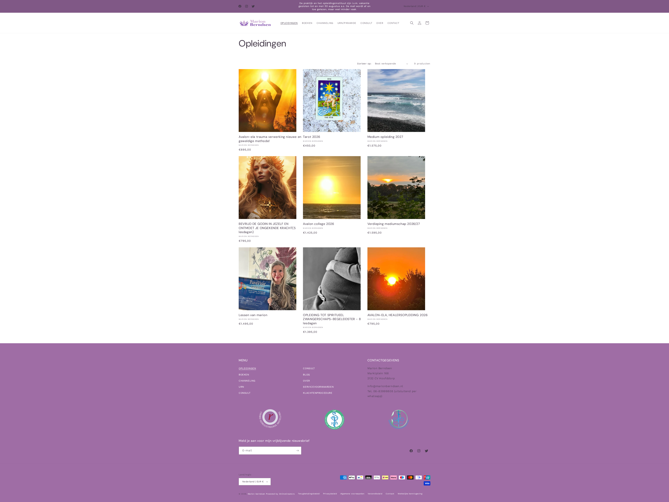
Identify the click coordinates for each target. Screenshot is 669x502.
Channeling (247, 380)
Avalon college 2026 (318, 224)
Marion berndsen (256, 494)
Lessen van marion (253, 315)
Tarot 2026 (311, 137)
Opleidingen (247, 368)
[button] (412, 23)
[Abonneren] (297, 450)
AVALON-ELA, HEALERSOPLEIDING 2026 (397, 315)
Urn (241, 386)
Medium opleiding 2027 (385, 137)
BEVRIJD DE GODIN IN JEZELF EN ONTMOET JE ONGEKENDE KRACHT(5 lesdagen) (267, 228)
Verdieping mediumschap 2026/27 (393, 224)
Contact (390, 494)
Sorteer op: (364, 63)
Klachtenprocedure (317, 392)
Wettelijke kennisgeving (410, 494)
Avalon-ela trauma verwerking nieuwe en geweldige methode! (270, 139)
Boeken (244, 374)
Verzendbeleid (375, 494)
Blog (306, 374)
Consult (244, 392)
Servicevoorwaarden (318, 386)
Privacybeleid (330, 494)
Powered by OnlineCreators (280, 494)
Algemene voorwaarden (352, 494)
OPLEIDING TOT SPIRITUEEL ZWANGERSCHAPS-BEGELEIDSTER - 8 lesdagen (332, 319)
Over (306, 380)
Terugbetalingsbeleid (309, 494)
